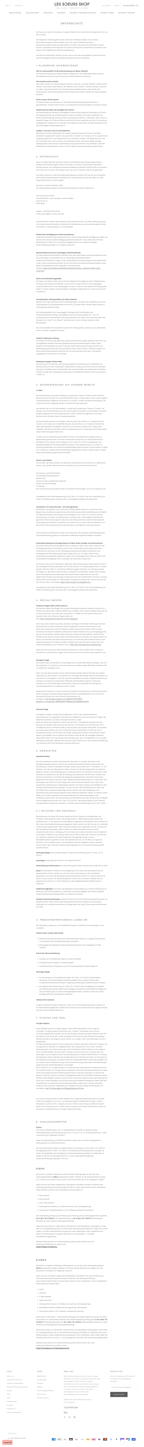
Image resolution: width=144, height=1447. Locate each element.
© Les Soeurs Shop (17, 1438)
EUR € (7, 6)
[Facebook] (64, 1417)
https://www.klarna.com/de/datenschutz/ (52, 1348)
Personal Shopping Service (17, 1387)
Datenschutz (12, 1401)
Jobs (9, 1394)
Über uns (10, 1376)
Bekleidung (15, 13)
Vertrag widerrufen (14, 1412)
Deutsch (19, 6)
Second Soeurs (126, 13)
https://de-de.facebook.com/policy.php (85, 645)
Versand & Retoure (14, 1380)
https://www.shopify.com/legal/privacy (75, 582)
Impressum (11, 1409)
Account (107, 6)
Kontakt (10, 1405)
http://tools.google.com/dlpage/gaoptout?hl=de (64, 1088)
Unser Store (107, 13)
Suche (117, 6)
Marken (61, 13)
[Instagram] (69, 1417)
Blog (65, 1412)
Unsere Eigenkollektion (83, 13)
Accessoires (32, 13)
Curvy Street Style (71, 1407)
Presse (9, 1390)
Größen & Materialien (15, 1383)
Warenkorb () (131, 5)
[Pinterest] (74, 1417)
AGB (8, 1398)
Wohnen (48, 13)
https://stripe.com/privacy (46, 1247)
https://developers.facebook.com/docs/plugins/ (58, 619)
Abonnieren (118, 1394)
